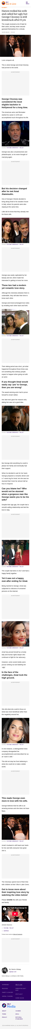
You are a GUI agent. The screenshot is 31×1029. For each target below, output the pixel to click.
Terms (4, 1014)
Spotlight (19, 994)
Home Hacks (20, 998)
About (4, 1011)
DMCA (17, 1014)
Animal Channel (7, 996)
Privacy (4, 1017)
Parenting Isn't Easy (21, 989)
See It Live (19, 984)
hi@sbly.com (12, 971)
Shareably (5, 984)
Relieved (5, 988)
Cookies (18, 1011)
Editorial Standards (17, 934)
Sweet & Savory (7, 992)
